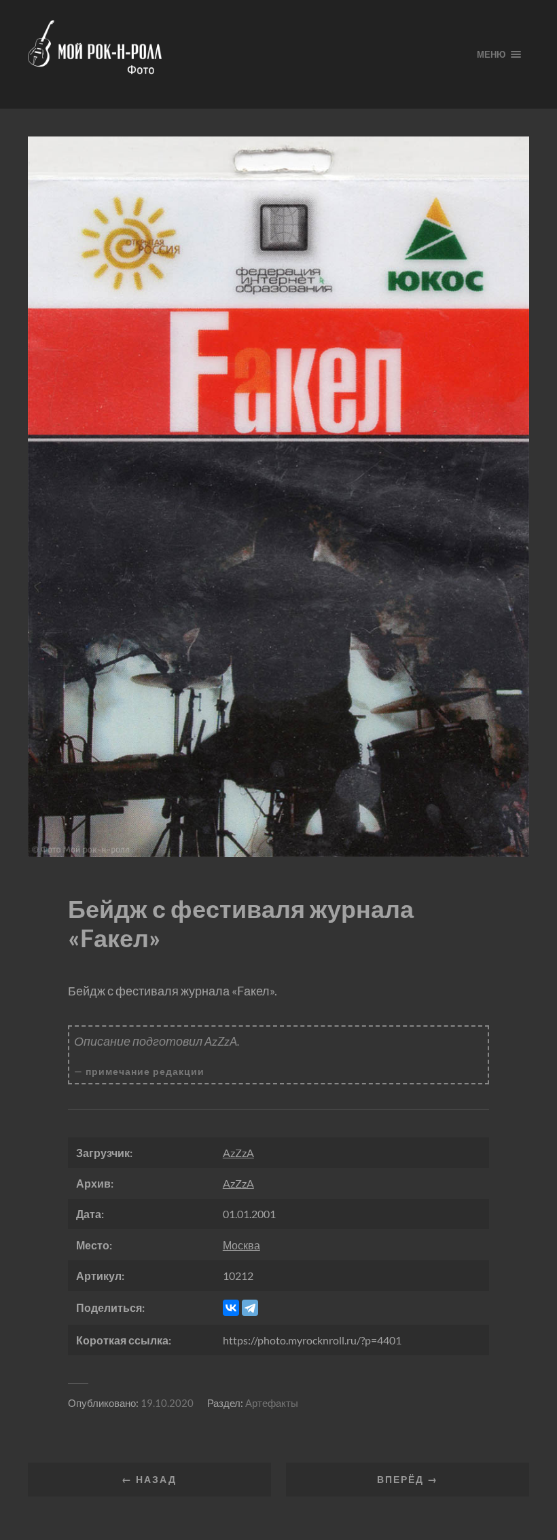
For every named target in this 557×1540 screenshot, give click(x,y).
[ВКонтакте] (231, 1308)
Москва (241, 1245)
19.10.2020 (167, 1403)
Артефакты (271, 1403)
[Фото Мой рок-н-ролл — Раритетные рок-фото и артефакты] (241, 54)
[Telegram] (250, 1308)
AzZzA (238, 1152)
